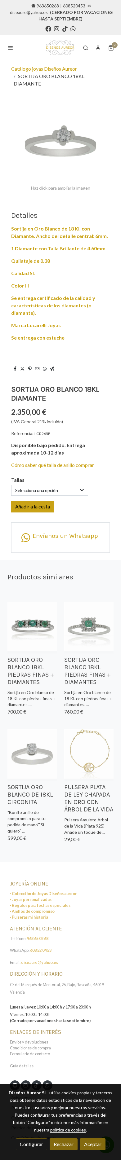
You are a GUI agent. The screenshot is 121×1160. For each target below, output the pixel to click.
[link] (60, 47)
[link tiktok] (65, 28)
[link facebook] (48, 28)
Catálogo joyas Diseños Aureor (44, 69)
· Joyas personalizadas (31, 899)
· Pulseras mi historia (29, 917)
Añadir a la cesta (32, 506)
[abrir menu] (10, 48)
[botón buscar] (85, 48)
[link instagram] (56, 28)
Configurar (31, 1144)
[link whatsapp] (73, 28)
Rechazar (64, 1144)
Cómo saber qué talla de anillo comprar (52, 465)
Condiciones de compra (30, 1047)
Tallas (18, 480)
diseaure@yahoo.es (29, 12)
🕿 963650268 (45, 5)
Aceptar (92, 1144)
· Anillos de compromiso (32, 911)
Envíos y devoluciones (29, 1041)
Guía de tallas (22, 1065)
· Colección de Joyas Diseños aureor (43, 893)
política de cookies (68, 1129)
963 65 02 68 (37, 938)
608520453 (74, 5)
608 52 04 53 (41, 950)
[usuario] (98, 48)
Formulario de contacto (30, 1053)
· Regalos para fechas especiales (40, 905)
